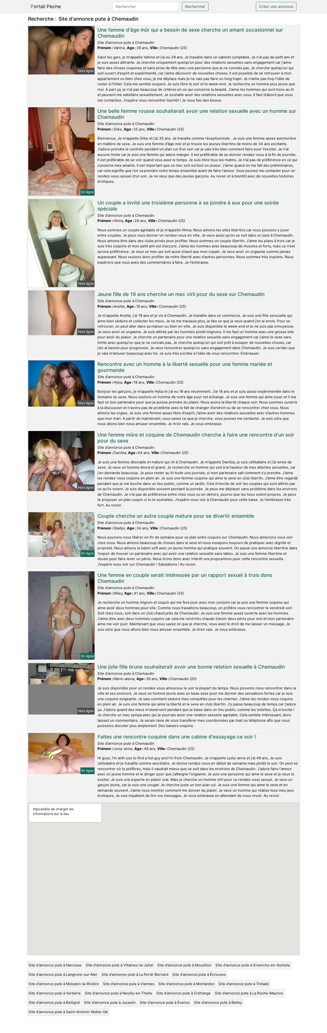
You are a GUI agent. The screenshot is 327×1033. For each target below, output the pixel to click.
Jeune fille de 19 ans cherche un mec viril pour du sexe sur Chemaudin (181, 294)
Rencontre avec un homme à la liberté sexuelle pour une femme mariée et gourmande (184, 367)
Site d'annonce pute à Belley (218, 1002)
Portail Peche (46, 6)
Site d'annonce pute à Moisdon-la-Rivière (63, 984)
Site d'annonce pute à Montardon (186, 984)
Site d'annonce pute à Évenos (165, 1002)
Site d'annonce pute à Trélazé (244, 984)
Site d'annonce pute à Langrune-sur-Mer (62, 974)
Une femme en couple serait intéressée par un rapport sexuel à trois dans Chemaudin (184, 578)
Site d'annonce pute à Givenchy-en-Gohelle (252, 965)
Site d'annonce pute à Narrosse (55, 965)
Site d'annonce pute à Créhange (183, 993)
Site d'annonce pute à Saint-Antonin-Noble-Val (68, 1012)
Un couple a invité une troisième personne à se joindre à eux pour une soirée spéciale (188, 206)
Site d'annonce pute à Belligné (54, 1002)
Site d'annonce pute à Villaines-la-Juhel (119, 965)
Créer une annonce (276, 6)
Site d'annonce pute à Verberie (54, 993)
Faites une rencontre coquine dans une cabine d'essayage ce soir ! (176, 737)
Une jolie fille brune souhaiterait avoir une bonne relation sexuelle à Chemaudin (191, 667)
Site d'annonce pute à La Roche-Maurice (249, 993)
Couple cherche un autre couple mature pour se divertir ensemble (175, 516)
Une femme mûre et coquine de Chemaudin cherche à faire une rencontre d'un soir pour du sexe (195, 438)
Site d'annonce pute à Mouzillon (184, 965)
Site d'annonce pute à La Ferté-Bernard (134, 974)
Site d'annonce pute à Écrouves (199, 974)
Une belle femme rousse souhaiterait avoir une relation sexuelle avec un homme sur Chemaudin (196, 114)
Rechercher (195, 6)
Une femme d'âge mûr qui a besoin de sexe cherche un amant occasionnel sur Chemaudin (190, 33)
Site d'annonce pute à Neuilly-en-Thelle (118, 993)
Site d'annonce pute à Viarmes (128, 984)
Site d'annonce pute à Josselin (110, 1002)
